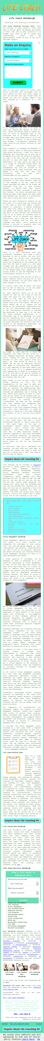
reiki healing (8, 954)
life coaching (20, 495)
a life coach (35, 937)
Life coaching (8, 465)
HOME (17, 14)
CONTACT (32, 14)
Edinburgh (37, 465)
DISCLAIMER (38, 14)
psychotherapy (32, 954)
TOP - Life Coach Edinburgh (14, 997)
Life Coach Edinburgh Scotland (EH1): (19, 26)
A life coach (28, 632)
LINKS (21, 14)
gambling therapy (10, 946)
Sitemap (5, 1024)
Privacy (39, 1024)
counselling (18, 956)
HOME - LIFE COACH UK (22, 1014)
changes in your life (16, 282)
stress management (10, 779)
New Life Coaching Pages (19, 1024)
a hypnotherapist (20, 944)
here (18, 864)
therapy (25, 952)
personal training (11, 941)
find (9, 830)
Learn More (28, 1039)
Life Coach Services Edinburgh (16, 868)
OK (38, 1039)
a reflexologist (32, 943)
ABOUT (26, 14)
